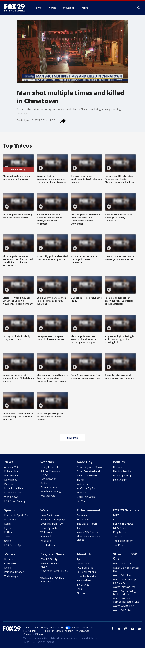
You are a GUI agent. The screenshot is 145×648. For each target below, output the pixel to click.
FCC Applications (86, 572)
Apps (79, 559)
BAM (116, 519)
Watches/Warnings (51, 491)
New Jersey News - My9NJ (51, 565)
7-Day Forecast (49, 467)
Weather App (47, 495)
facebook (112, 629)
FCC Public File (85, 567)
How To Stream (49, 515)
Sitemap (81, 593)
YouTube (45, 540)
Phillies (8, 532)
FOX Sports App (13, 545)
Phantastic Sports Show (17, 515)
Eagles (8, 523)
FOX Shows (83, 519)
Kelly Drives (119, 532)
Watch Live (83, 484)
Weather (47, 462)
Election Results (122, 471)
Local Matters (48, 545)
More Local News (14, 488)
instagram (126, 629)
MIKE (116, 515)
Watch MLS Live (122, 610)
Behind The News (123, 523)
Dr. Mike (81, 501)
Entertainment (88, 510)
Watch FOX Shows (87, 532)
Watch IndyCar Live (124, 586)
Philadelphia (11, 471)
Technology (11, 576)
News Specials (48, 528)
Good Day (84, 462)
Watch (45, 510)
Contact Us (83, 563)
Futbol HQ (10, 519)
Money (9, 554)
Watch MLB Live (122, 575)
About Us (84, 554)
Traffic (80, 479)
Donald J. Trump (122, 475)
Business (9, 559)
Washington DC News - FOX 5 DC (53, 580)
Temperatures (48, 487)
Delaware (9, 484)
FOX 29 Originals (126, 510)
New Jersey (10, 479)
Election (117, 467)
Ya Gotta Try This (87, 488)
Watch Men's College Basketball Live (125, 592)
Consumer (10, 563)
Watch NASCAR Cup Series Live (124, 581)
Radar (43, 483)
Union (7, 540)
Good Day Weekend (88, 471)
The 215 (117, 536)
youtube (132, 629)
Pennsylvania (11, 475)
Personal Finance (14, 572)
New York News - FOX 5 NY (54, 572)
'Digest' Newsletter (87, 475)
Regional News (52, 554)
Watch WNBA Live (123, 606)
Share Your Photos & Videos (89, 538)
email (139, 629)
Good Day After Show (89, 467)
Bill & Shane (120, 528)
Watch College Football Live (126, 569)
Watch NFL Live (122, 563)
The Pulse (118, 545)
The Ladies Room (123, 540)
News (8, 462)
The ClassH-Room (87, 523)
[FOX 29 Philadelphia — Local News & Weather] (16, 7)
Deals (7, 567)
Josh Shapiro (120, 479)
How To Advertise (87, 576)
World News (11, 496)
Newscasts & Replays (52, 519)
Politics (119, 462)
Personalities (84, 580)
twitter (119, 629)
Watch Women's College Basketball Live (126, 600)
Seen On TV (83, 492)
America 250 (11, 467)
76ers (7, 536)
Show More (72, 437)
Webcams (46, 532)
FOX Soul (45, 536)
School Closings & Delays (50, 473)
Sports (9, 510)
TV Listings (83, 584)
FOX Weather (48, 478)
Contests (82, 515)
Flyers (7, 528)
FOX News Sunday (14, 501)
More (85, 7)
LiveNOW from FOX (51, 523)
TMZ (79, 528)
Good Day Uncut (86, 496)
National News (12, 492)
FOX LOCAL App (49, 559)
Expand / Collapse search (139, 8)
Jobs (79, 589)
